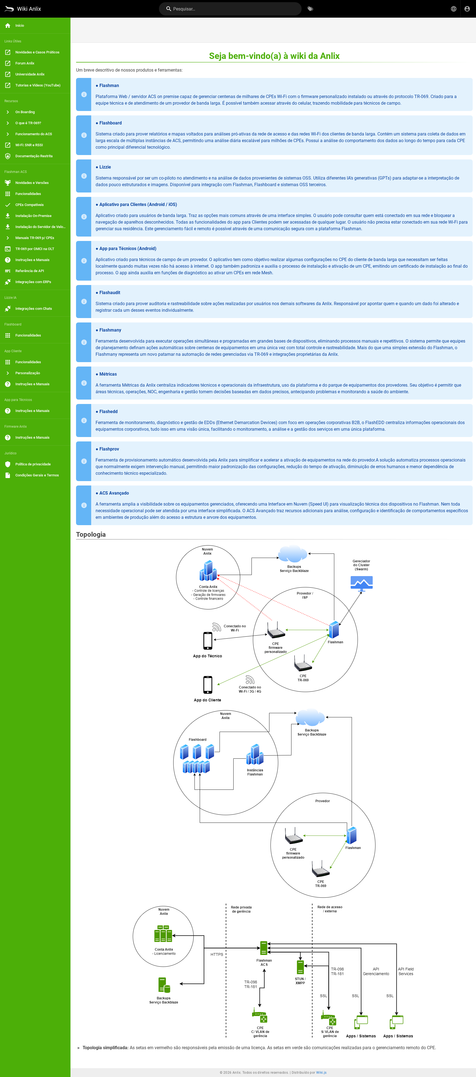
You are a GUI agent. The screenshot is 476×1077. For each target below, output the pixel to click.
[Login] (467, 8)
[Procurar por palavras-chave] (310, 8)
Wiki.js (321, 1073)
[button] (453, 9)
